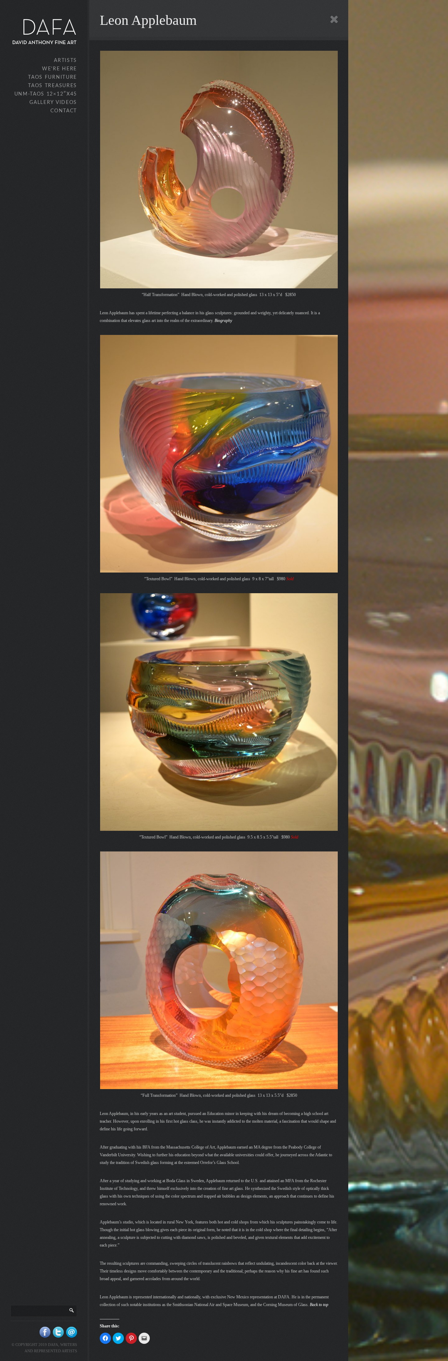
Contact (63, 110)
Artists (65, 60)
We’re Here (59, 68)
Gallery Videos (53, 102)
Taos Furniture (52, 77)
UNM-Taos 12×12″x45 (45, 94)
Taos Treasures (52, 85)
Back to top (319, 1304)
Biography (223, 320)
